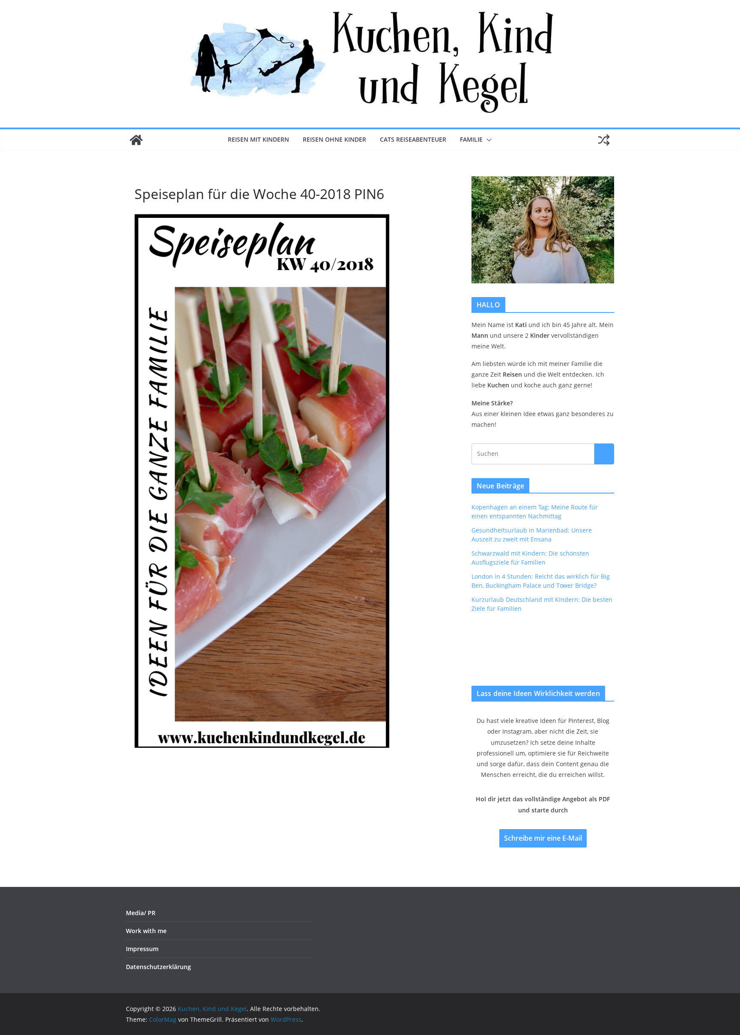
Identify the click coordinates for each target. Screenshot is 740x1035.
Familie (471, 139)
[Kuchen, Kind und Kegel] (136, 140)
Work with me (146, 931)
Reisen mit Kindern (258, 139)
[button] (487, 140)
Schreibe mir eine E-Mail (543, 838)
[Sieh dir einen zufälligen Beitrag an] (604, 140)
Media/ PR (140, 913)
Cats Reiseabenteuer (413, 139)
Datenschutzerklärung (158, 967)
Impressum (142, 949)
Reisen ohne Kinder (334, 139)
